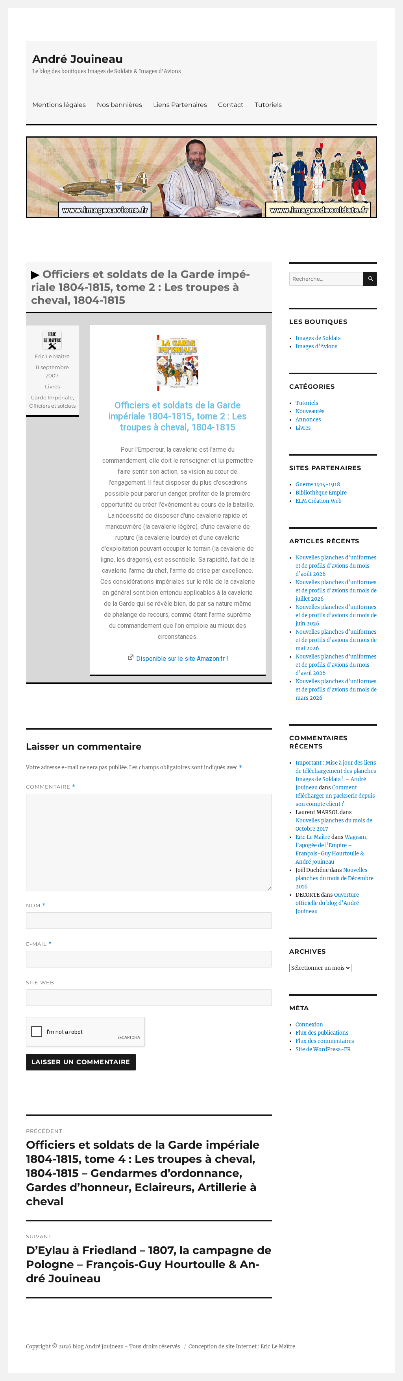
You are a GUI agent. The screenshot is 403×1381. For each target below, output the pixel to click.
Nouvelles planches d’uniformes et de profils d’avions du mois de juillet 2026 (336, 590)
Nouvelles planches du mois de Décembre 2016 (334, 878)
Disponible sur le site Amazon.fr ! (182, 658)
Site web (40, 982)
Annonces (308, 419)
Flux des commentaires (325, 1041)
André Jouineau (77, 59)
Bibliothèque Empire (321, 492)
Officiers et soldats (52, 406)
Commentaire (51, 786)
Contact (231, 104)
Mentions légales (59, 104)
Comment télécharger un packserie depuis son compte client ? (335, 795)
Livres (52, 386)
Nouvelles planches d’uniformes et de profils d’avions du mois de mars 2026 (336, 689)
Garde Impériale (52, 397)
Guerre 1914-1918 (318, 484)
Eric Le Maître (52, 356)
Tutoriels (268, 104)
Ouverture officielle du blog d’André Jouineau (327, 903)
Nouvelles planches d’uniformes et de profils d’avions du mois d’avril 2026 (336, 665)
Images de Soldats (318, 338)
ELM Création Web (319, 501)
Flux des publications (322, 1033)
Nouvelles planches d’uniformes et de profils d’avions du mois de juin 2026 (336, 615)
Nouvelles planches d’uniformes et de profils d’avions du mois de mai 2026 (336, 640)
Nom (36, 905)
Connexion (309, 1024)
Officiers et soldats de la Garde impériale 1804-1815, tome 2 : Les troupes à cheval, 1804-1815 (178, 416)
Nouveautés (310, 411)
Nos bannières (119, 104)
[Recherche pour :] (326, 279)
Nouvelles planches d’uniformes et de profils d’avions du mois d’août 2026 (336, 565)
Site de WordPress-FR (323, 1049)
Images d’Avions (317, 346)
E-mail (39, 944)
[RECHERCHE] (370, 279)
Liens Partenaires (180, 104)
